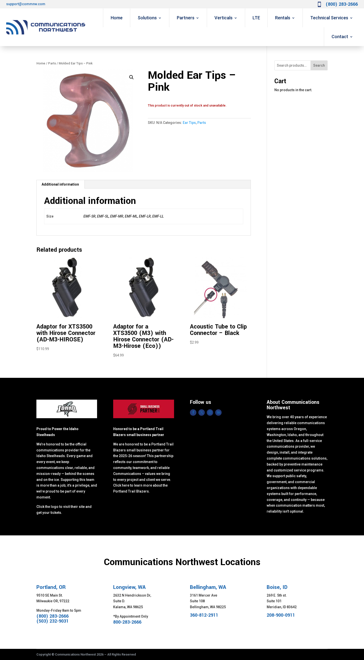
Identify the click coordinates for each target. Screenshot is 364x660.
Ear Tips (189, 123)
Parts (52, 63)
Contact (340, 36)
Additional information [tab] (60, 184)
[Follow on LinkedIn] (218, 412)
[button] (131, 77)
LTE (256, 17)
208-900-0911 (281, 615)
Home (117, 17)
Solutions (147, 17)
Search (319, 65)
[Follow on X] (201, 412)
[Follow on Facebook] (193, 412)
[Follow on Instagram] (210, 412)
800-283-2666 (127, 622)
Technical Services (329, 17)
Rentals (282, 17)
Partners (185, 17)
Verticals (223, 17)
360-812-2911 (204, 615)
